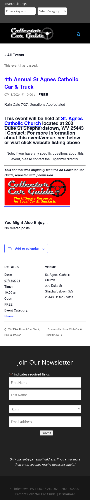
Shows (9, 316)
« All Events (14, 54)
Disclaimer (67, 494)
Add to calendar (27, 248)
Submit (46, 433)
